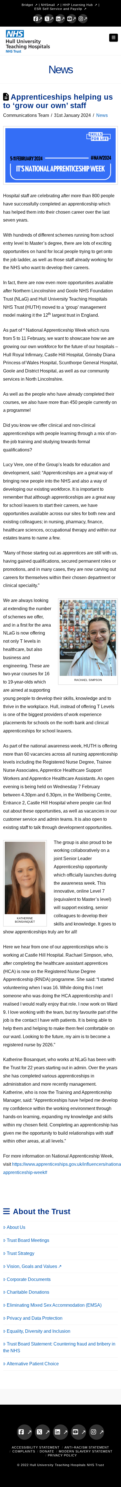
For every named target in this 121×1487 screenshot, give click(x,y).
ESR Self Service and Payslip (58, 8)
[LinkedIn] (60, 18)
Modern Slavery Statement (86, 1451)
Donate (47, 1451)
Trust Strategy (20, 1253)
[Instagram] (83, 18)
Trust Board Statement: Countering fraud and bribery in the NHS (59, 1347)
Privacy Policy (62, 1455)
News (102, 115)
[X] (49, 18)
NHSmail (48, 5)
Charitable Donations (28, 1292)
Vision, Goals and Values (32, 1266)
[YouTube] (71, 18)
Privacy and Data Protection (34, 1318)
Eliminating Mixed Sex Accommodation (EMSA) (54, 1305)
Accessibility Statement (36, 1447)
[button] (113, 38)
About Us (16, 1227)
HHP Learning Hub (78, 5)
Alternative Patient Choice (33, 1363)
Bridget (27, 5)
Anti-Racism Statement (86, 1447)
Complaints (23, 1451)
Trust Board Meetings (28, 1240)
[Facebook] (37, 18)
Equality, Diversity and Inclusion (38, 1331)
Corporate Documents (29, 1279)
